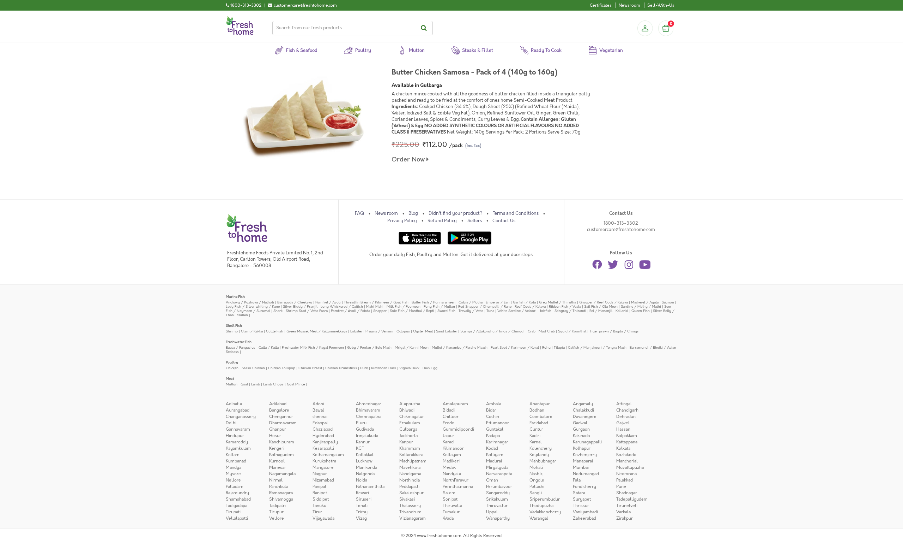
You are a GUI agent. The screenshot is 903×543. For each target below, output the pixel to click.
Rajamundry (237, 493)
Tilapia (559, 347)
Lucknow (364, 461)
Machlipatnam (412, 461)
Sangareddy (498, 493)
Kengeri (276, 448)
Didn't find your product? (455, 213)
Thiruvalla (452, 505)
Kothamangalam (328, 455)
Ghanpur (277, 429)
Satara (579, 493)
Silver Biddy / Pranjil (300, 306)
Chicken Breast (310, 368)
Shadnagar (626, 493)
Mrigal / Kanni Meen (412, 347)
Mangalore (323, 467)
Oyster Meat (423, 331)
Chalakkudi (583, 410)
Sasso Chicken (253, 368)
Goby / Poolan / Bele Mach (369, 347)
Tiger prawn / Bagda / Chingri (614, 331)
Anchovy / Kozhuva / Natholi (250, 302)
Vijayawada (323, 518)
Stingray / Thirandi (570, 310)
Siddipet (321, 499)
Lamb (255, 384)
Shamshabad (238, 499)
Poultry (232, 362)
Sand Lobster (446, 331)
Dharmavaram (283, 423)
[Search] (424, 28)
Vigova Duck (409, 368)
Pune (621, 486)
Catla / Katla (269, 347)
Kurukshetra (324, 461)
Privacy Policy (402, 221)
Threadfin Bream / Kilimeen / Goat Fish (376, 302)
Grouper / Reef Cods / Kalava (603, 302)
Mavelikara (409, 467)
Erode (448, 423)
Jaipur (448, 435)
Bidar (491, 410)
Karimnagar (497, 442)
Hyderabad (323, 435)
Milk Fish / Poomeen (403, 306)
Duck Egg (430, 368)
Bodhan (536, 410)
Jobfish (545, 310)
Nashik (536, 474)
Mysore (233, 474)
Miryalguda (497, 467)
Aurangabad (237, 410)
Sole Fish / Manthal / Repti (412, 310)
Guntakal (494, 429)
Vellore (276, 518)
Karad (448, 442)
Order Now (409, 159)
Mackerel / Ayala (645, 302)
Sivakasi (407, 499)
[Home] (240, 19)
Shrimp (232, 331)
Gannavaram (238, 429)
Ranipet (320, 493)
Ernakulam (409, 423)
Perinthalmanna (458, 486)
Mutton (231, 384)
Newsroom (629, 5)
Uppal (492, 512)
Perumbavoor (499, 486)
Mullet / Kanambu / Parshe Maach (459, 347)
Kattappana (626, 442)
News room (386, 213)
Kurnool (277, 461)
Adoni (318, 404)
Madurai (494, 461)
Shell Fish (234, 325)
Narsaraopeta (499, 474)
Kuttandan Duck (383, 368)
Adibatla (234, 404)
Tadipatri (277, 505)
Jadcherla (408, 435)
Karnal (535, 442)
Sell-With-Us (660, 5)
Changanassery (241, 416)
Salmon (668, 302)
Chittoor (451, 416)
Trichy (362, 512)
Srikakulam (497, 499)
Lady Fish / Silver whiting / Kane (253, 306)
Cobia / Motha (471, 302)
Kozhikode (626, 455)
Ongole (536, 480)
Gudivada (365, 429)
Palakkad (624, 480)
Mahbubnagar (542, 461)
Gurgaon (581, 429)
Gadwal (580, 423)
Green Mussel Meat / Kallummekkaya (316, 331)
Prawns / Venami (379, 331)
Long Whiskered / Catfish (342, 306)
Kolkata (623, 448)
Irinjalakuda (367, 435)
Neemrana (626, 474)
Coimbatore (540, 416)
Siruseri (363, 499)
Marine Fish (235, 296)
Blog (413, 213)
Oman (492, 480)
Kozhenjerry (585, 455)
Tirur (317, 512)
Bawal (318, 410)
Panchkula (278, 486)
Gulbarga (408, 429)
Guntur (536, 429)
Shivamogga (281, 499)
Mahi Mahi (374, 306)
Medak (449, 467)
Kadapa (493, 435)
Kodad (492, 448)
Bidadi (449, 410)
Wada (448, 518)
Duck (364, 368)
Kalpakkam (626, 435)
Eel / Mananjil (600, 310)
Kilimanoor (453, 448)
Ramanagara (281, 493)
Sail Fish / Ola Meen (601, 306)
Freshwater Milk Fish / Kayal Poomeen (313, 347)
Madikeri (451, 461)
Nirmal (276, 480)
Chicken (232, 368)
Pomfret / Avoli (328, 302)
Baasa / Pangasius (240, 347)
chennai (320, 416)
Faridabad (538, 423)
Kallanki (622, 310)
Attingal (624, 404)
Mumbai (581, 467)
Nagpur (320, 474)
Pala (577, 480)
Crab (531, 331)
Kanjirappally (325, 442)
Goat (244, 384)
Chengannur (281, 416)
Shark (278, 310)
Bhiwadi (406, 410)
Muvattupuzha (630, 467)
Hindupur (235, 435)
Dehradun (626, 416)
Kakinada (581, 435)
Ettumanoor (497, 423)
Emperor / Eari (498, 302)
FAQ (359, 213)
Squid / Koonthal (572, 331)
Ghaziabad (323, 429)
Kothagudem (281, 455)
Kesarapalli (323, 448)
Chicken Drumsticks (341, 368)
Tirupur (276, 512)
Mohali (536, 467)
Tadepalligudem (632, 499)
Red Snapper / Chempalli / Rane (484, 306)
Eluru (361, 423)
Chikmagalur (411, 416)
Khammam (409, 448)
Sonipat (450, 499)
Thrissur (581, 505)
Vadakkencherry (545, 512)
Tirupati (233, 512)
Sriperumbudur (544, 499)
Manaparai (583, 461)
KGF (360, 448)
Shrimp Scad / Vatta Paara (307, 310)
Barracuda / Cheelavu (294, 302)
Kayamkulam (238, 448)
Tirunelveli (626, 505)
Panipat (319, 486)
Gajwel (623, 423)
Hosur (275, 435)
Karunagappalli (587, 442)
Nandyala (452, 474)
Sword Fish (446, 310)
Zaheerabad (584, 518)
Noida (361, 480)
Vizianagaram (412, 518)
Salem (449, 493)
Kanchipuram (281, 442)
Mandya (233, 467)
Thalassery (410, 505)
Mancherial (627, 461)
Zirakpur (624, 518)
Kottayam (452, 455)
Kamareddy (237, 442)
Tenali (362, 505)
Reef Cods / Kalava (530, 306)
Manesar (277, 467)
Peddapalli (409, 486)
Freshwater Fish (238, 341)
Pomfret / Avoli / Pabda (350, 310)
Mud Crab (547, 331)
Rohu (546, 347)
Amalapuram (455, 404)
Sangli (535, 493)
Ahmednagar (368, 404)
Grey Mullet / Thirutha (557, 302)
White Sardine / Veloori (517, 310)
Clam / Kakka (252, 331)
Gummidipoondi (458, 429)
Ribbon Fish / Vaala (565, 306)
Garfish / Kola (524, 302)
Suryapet (582, 499)
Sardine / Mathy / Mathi (641, 306)
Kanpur (406, 442)
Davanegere (584, 416)
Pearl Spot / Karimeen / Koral (515, 347)
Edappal (320, 423)
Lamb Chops (273, 384)
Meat (230, 378)
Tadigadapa (236, 505)
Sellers (474, 221)
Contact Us (503, 221)
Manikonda (366, 467)
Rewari (362, 493)
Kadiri (534, 435)
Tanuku (319, 505)
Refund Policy (442, 221)
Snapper (380, 310)
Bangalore (279, 410)
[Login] (645, 28)
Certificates (601, 5)
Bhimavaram (368, 410)
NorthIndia (409, 480)
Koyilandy (539, 455)
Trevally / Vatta (471, 310)
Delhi (231, 423)
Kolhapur (581, 448)
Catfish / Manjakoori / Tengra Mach (597, 347)
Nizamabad (323, 480)
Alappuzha (409, 404)
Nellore (233, 480)
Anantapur (539, 404)
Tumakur (451, 512)
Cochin (492, 416)
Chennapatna (368, 416)
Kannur (363, 442)
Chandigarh (627, 410)
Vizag (361, 518)
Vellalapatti (237, 518)
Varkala (623, 512)
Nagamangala (282, 474)
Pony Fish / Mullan (439, 306)
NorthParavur (455, 480)
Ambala (493, 404)
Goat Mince (296, 384)
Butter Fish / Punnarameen (433, 302)
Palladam (234, 486)
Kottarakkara (411, 455)
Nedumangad (586, 474)
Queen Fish (640, 310)
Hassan (623, 429)
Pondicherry (584, 486)
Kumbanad (236, 461)
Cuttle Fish (274, 331)
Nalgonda (365, 474)
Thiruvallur (497, 505)
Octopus (403, 331)
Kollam (233, 455)
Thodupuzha (541, 505)
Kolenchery (540, 448)
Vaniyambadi (585, 512)
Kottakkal (365, 455)
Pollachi (536, 486)
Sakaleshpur (411, 493)
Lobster (356, 331)
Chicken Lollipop (281, 368)
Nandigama (410, 474)
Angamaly (583, 404)
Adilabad (277, 404)
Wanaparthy (498, 518)
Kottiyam (494, 455)
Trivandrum (410, 512)
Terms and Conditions (516, 213)
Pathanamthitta (370, 486)
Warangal (538, 518)
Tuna (490, 310)
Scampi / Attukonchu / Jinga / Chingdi (492, 331)
